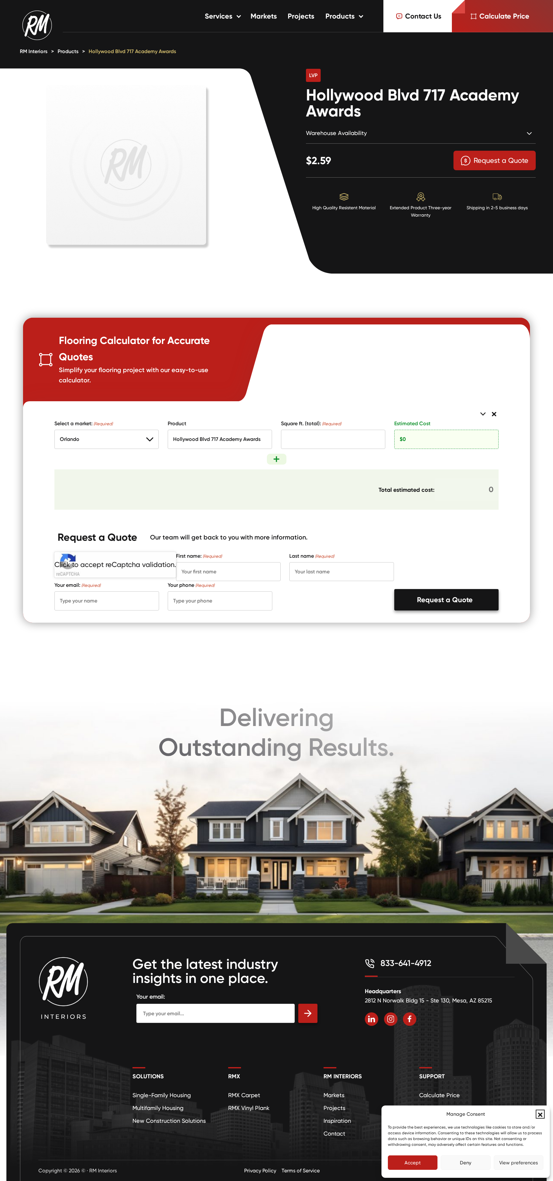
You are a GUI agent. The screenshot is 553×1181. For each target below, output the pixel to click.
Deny (465, 1163)
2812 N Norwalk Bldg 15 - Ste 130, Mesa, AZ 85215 (428, 1000)
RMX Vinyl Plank (248, 1108)
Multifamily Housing (157, 1108)
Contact (334, 1133)
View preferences (518, 1163)
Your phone (191, 585)
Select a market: (83, 423)
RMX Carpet (244, 1095)
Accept (413, 1163)
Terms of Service (301, 1171)
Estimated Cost (412, 423)
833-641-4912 (404, 963)
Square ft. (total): (311, 423)
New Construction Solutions (169, 1120)
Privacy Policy (260, 1171)
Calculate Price (439, 1095)
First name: (199, 556)
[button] (540, 1114)
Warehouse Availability (336, 133)
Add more (276, 459)
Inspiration (337, 1120)
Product (177, 423)
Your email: (77, 585)
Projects (301, 16)
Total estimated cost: (407, 489)
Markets (264, 16)
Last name (311, 556)
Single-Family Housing (161, 1095)
